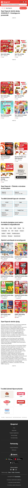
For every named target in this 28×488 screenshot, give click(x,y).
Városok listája (14, 435)
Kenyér (16, 230)
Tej (23, 228)
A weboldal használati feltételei (14, 482)
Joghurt (3, 233)
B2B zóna (14, 450)
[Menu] (26, 2)
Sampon (22, 230)
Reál (23, 362)
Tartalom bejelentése (14, 433)
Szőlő (14, 228)
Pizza (2, 228)
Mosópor (10, 236)
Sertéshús (3, 236)
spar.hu (6, 348)
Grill (12, 230)
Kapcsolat (14, 430)
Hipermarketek (19, 361)
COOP (20, 362)
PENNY (2, 363)
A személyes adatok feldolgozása (14, 485)
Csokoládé (4, 230)
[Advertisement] (14, 28)
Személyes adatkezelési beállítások (14, 479)
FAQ (14, 428)
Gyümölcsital (17, 236)
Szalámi (8, 233)
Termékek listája (14, 437)
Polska (13, 472)
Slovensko (17, 472)
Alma (7, 228)
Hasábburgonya (16, 233)
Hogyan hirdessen (14, 447)
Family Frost (6, 363)
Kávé (11, 228)
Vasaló (19, 228)
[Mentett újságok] (21, 2)
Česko (9, 472)
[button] (23, 2)
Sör (9, 230)
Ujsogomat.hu (17, 476)
